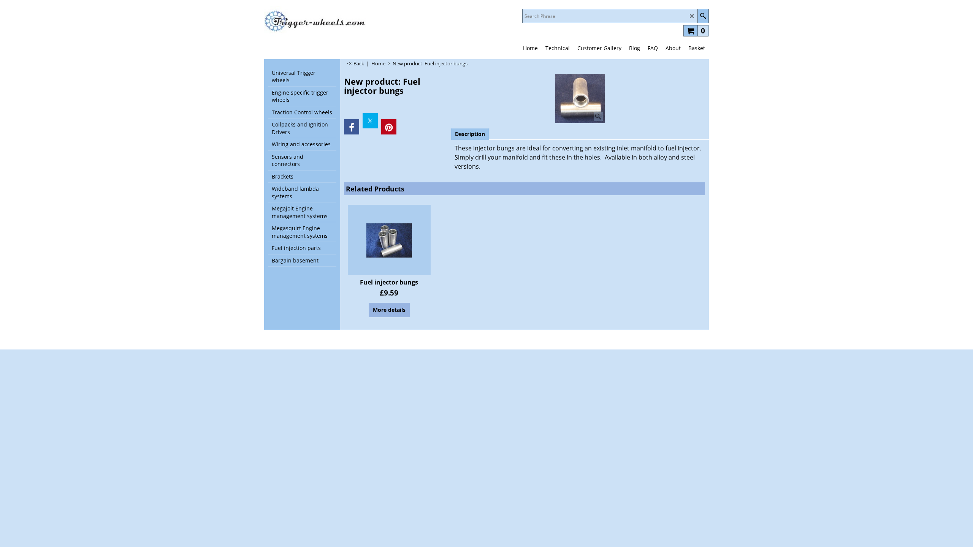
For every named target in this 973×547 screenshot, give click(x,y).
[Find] (702, 16)
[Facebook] (351, 126)
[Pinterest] (388, 126)
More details (389, 309)
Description (470, 134)
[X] (370, 120)
